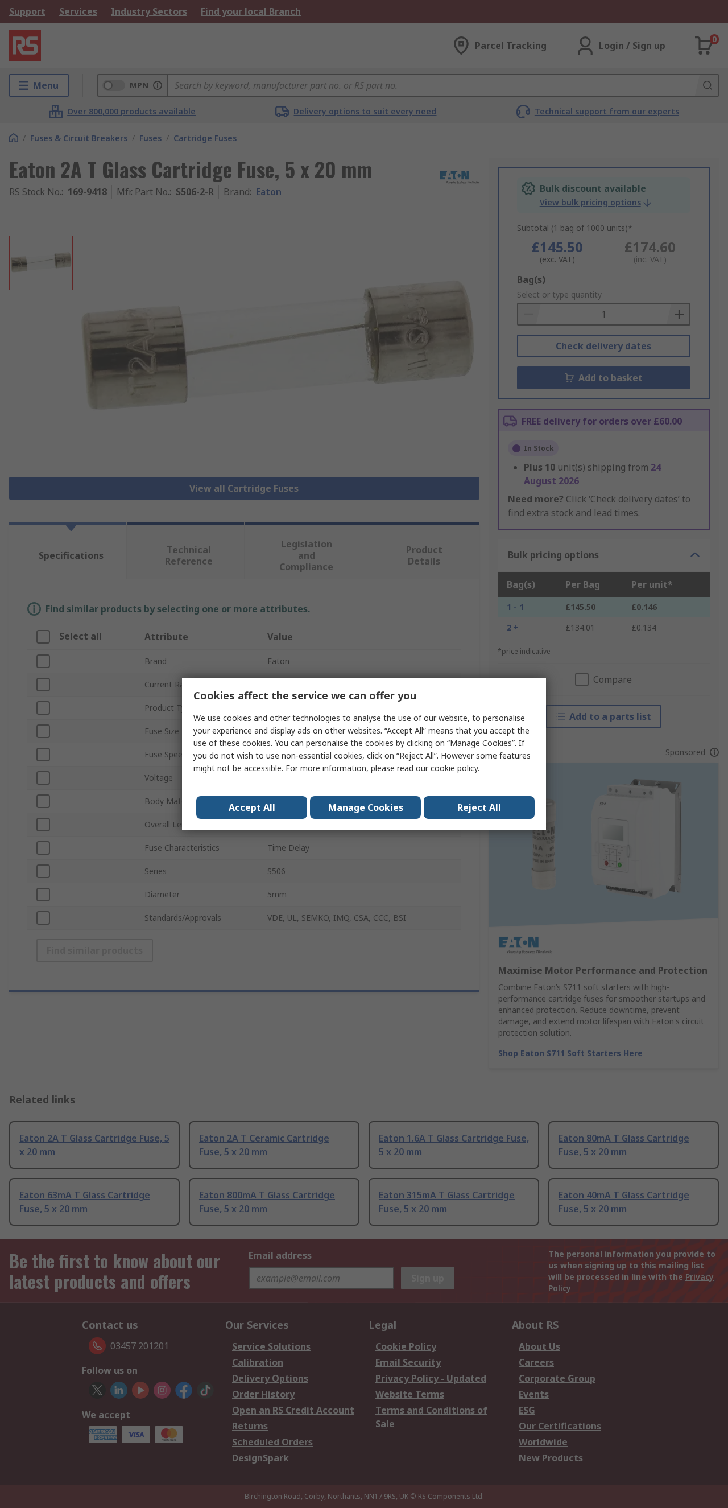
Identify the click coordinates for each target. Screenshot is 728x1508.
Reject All (479, 807)
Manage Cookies (365, 807)
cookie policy (454, 768)
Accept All (252, 807)
